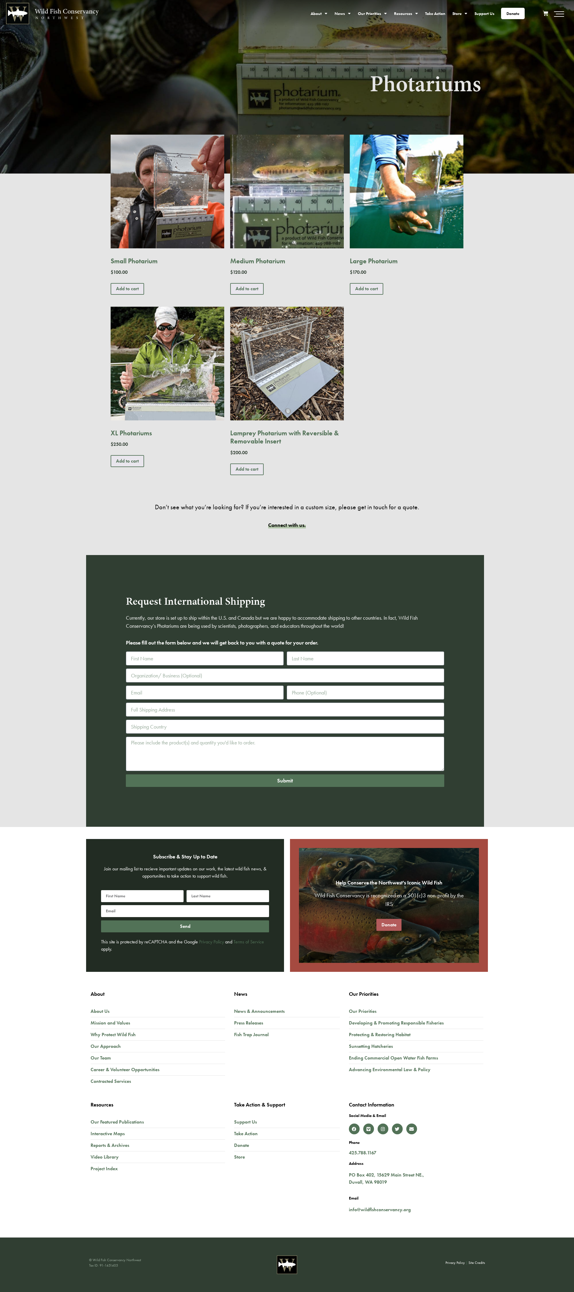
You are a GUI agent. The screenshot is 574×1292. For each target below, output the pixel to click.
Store (457, 13)
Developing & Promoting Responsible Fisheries (396, 1023)
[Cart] (548, 12)
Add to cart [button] (127, 288)
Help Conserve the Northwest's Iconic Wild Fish (389, 882)
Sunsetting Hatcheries (371, 1046)
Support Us (484, 13)
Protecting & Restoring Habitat (379, 1034)
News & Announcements (259, 1011)
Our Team (101, 1058)
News (340, 13)
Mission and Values (110, 1023)
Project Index (104, 1168)
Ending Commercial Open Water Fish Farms (393, 1058)
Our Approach (106, 1046)
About (316, 13)
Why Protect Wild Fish (113, 1034)
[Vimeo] (368, 1129)
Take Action (435, 13)
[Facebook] (354, 1129)
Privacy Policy (211, 942)
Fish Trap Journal (251, 1034)
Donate (512, 13)
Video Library (105, 1157)
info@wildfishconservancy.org (380, 1209)
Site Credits (476, 1262)
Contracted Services (111, 1081)
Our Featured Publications (117, 1122)
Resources (403, 13)
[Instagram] (383, 1129)
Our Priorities (369, 13)
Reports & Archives (110, 1145)
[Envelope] (411, 1129)
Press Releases (248, 1023)
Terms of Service (248, 942)
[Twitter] (397, 1129)
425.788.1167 (362, 1153)
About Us (100, 1011)
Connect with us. (287, 525)
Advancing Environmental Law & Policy (389, 1069)
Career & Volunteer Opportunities (125, 1069)
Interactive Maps (108, 1133)
